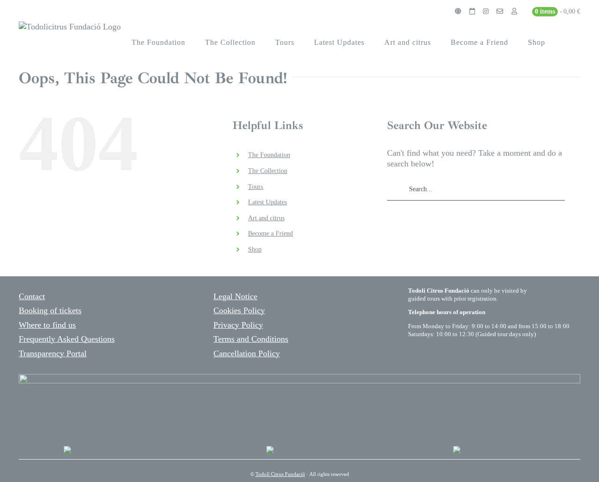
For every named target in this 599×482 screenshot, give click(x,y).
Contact (32, 296)
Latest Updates (267, 202)
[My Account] (514, 12)
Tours (255, 186)
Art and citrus (266, 218)
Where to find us (47, 325)
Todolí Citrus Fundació (280, 474)
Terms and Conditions (250, 339)
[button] (568, 43)
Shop (255, 249)
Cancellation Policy (246, 353)
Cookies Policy (239, 310)
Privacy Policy (238, 325)
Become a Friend (270, 233)
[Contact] (500, 12)
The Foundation (269, 154)
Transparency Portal (53, 353)
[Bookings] (472, 12)
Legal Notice (235, 296)
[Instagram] (485, 12)
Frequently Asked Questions (67, 339)
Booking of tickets (50, 310)
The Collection (267, 170)
